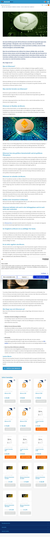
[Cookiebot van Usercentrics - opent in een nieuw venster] (43, 259)
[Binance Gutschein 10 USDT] (9, 475)
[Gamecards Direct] (7, 2)
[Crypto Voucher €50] (25, 447)
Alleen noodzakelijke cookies (9, 277)
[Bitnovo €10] (9, 419)
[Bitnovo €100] (40, 392)
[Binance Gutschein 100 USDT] (9, 503)
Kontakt (4, 527)
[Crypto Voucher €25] (9, 447)
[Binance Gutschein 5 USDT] (25, 503)
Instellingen (43, 273)
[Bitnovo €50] (25, 392)
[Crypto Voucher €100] (40, 447)
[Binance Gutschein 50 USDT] (40, 475)
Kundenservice (6, 523)
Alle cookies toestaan (40, 277)
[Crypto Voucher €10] (40, 419)
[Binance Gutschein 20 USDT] (25, 475)
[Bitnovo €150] (25, 419)
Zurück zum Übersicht (13, 368)
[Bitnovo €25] (9, 392)
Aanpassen (24, 277)
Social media (5, 531)
